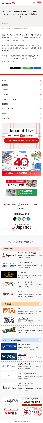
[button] (39, 3)
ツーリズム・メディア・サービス (26, 37)
